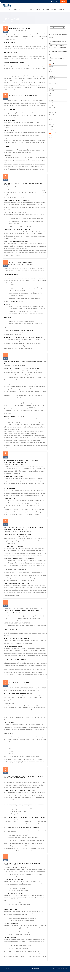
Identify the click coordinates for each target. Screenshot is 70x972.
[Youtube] (56, 2)
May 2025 (51, 97)
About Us (53, 9)
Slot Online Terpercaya (18, 531)
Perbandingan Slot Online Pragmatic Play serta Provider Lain (25, 362)
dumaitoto (13, 655)
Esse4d (37, 278)
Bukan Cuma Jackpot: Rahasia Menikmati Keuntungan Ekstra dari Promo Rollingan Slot (57, 41)
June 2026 (51, 66)
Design (15, 9)
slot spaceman (22, 124)
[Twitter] (54, 2)
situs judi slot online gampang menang (25, 186)
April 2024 (51, 129)
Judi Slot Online (20, 30)
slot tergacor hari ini (30, 30)
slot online (31, 407)
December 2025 (52, 81)
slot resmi (21, 612)
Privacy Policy (61, 9)
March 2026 (51, 73)
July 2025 (51, 93)
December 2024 (52, 110)
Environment (30, 9)
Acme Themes (64, 968)
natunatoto (17, 195)
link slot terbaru (28, 98)
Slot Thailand (20, 98)
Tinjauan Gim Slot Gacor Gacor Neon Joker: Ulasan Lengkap (23, 184)
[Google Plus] (59, 2)
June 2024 (51, 124)
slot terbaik (22, 365)
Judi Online (15, 464)
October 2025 (52, 85)
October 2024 (52, 114)
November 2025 (52, 83)
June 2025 (51, 95)
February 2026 (52, 76)
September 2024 (52, 117)
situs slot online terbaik (28, 264)
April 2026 (51, 71)
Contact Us (63, 1)
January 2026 (52, 78)
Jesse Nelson (12, 30)
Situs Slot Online (20, 685)
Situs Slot (19, 264)
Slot (13, 186)
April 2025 (51, 100)
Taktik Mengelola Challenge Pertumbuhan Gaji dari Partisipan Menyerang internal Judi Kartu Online (23, 609)
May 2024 (51, 126)
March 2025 (51, 102)
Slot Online (15, 365)
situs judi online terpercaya (32, 685)
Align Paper (8, 5)
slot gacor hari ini (27, 38)
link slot (50, 137)
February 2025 (52, 105)
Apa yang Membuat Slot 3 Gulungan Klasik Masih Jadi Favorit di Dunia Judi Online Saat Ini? (58, 53)
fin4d (23, 874)
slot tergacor (28, 531)
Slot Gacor (15, 780)
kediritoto (27, 759)
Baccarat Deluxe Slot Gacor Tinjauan (22, 96)
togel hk (50, 135)
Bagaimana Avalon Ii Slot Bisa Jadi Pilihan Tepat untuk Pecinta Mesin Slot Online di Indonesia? (57, 58)
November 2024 (52, 112)
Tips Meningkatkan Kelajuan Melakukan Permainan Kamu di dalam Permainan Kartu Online (24, 528)
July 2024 (51, 122)
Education (22, 9)
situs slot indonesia (24, 867)
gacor (21, 780)
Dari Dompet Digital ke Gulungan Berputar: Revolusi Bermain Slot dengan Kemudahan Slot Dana (58, 36)
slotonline (22, 464)
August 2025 (51, 90)
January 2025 (52, 107)
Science (38, 9)
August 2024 (51, 119)
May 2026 (51, 69)
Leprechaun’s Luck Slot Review (19, 28)
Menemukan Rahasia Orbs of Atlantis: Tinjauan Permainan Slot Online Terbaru (21, 461)
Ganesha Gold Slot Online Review (20, 262)
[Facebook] (51, 2)
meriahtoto (41, 470)
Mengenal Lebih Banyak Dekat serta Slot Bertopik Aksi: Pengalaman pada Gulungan (23, 777)
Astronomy (8, 9)
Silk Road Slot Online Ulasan (18, 683)
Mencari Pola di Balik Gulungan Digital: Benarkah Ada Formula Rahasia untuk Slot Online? (57, 47)
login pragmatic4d (40, 848)
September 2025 (52, 88)
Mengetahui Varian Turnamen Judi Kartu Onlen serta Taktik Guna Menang (23, 864)
